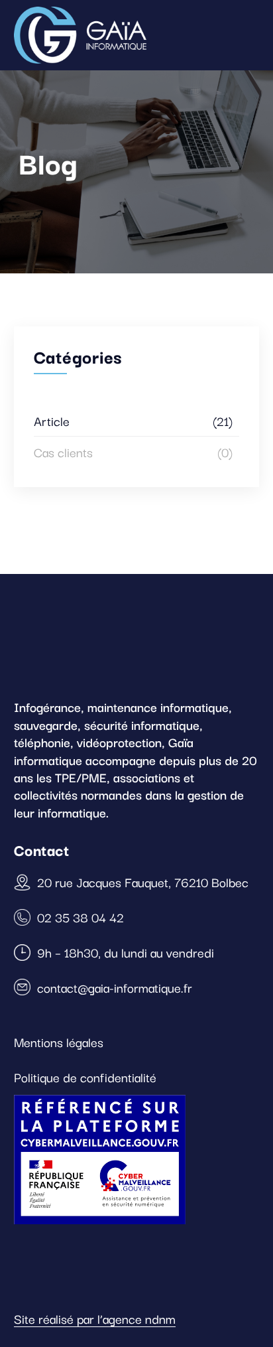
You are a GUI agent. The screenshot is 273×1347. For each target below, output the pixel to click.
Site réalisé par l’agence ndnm (95, 1318)
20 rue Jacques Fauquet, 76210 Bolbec (142, 882)
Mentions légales (58, 1042)
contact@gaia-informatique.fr (114, 987)
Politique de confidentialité (85, 1077)
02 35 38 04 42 (80, 917)
